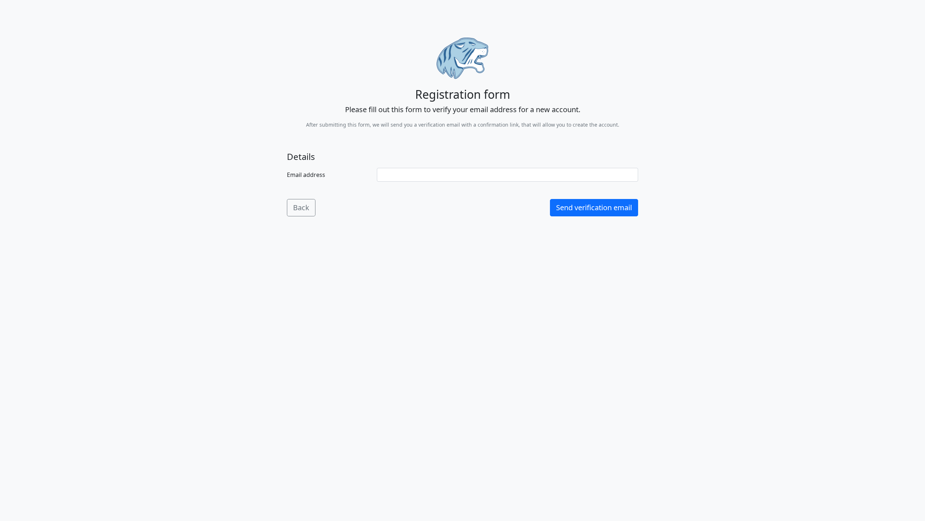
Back (301, 207)
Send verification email (594, 207)
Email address (306, 175)
